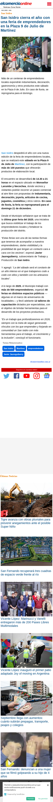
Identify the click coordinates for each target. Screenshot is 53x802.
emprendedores (35, 348)
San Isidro (6, 13)
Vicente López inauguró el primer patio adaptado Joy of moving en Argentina (26, 671)
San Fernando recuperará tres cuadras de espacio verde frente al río (26, 572)
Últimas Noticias (8, 476)
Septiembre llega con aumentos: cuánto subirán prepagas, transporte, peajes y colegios (25, 721)
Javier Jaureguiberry (13, 354)
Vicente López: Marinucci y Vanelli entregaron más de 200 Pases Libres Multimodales (25, 622)
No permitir (43, 798)
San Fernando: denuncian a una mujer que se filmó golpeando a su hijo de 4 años (26, 773)
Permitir (30, 798)
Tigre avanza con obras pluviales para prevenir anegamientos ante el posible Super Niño (25, 523)
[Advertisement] (26, 123)
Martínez (20, 164)
